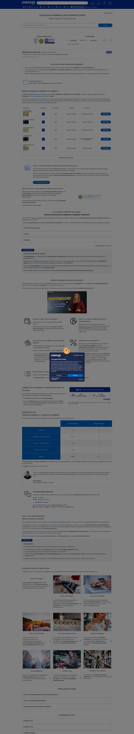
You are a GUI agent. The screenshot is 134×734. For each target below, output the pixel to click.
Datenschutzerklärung (55, 378)
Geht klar (75, 375)
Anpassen (58, 375)
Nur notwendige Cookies (78, 355)
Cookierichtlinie (54, 379)
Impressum (81, 379)
